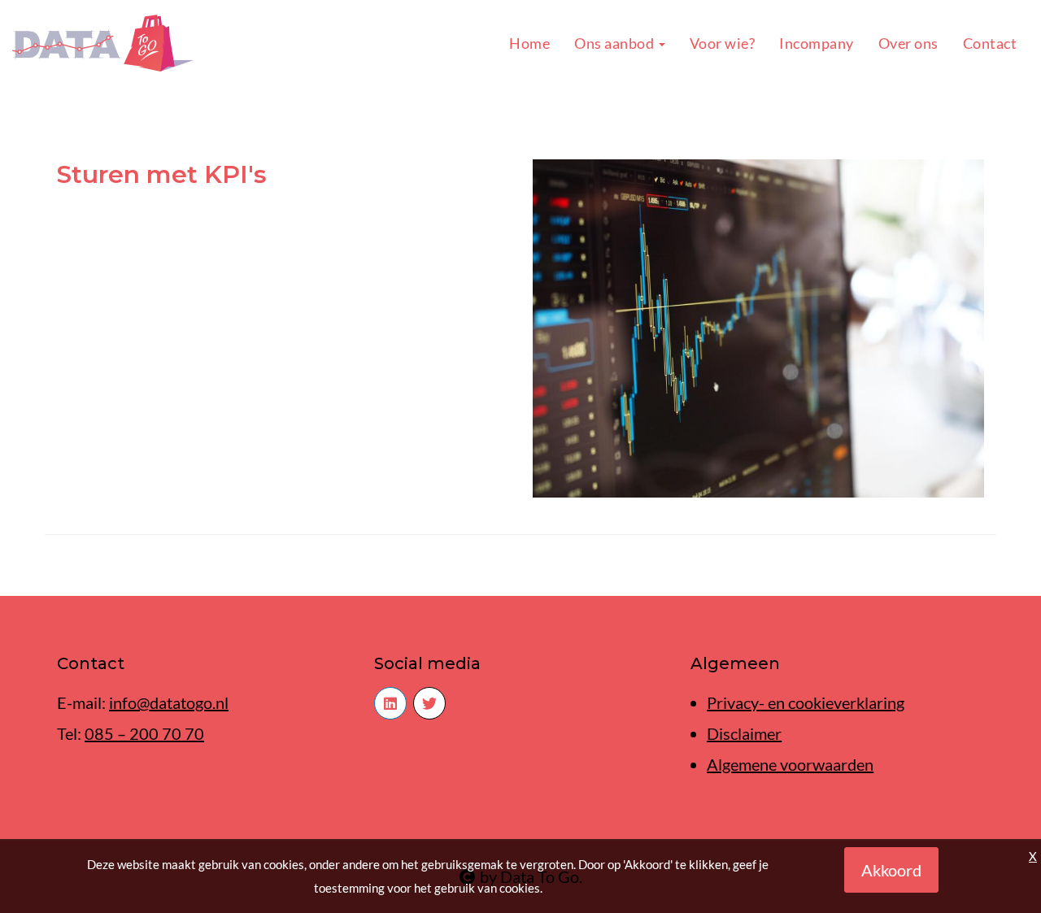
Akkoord (891, 870)
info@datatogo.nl (169, 702)
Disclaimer (744, 733)
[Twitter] (429, 703)
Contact (990, 43)
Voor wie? (723, 43)
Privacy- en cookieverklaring (805, 702)
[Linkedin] (390, 703)
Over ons (908, 43)
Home (529, 43)
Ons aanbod (615, 43)
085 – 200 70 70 (144, 733)
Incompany (816, 43)
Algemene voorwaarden (790, 764)
